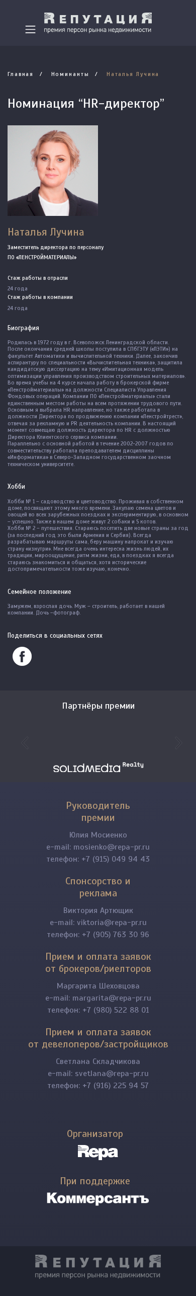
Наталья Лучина (133, 74)
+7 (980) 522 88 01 (115, 1010)
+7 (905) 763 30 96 (115, 935)
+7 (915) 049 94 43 (115, 859)
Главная (21, 74)
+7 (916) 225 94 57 (115, 1086)
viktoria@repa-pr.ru (112, 923)
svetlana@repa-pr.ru (112, 1074)
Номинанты (70, 74)
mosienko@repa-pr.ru (111, 847)
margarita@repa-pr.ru (111, 998)
